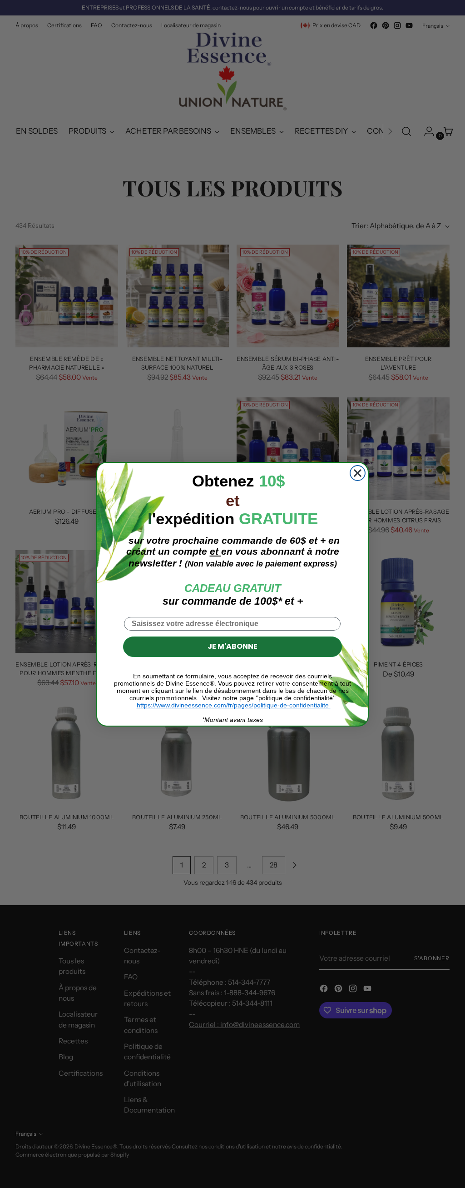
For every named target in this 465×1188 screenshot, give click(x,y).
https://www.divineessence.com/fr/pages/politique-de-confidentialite (234, 705)
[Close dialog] (357, 473)
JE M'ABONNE (232, 646)
